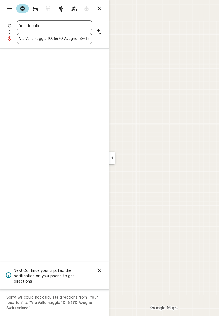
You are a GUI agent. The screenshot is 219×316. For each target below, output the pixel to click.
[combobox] (54, 25)
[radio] (22, 8)
